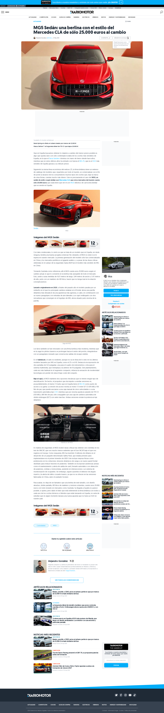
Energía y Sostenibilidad (117, 17)
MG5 (72, 183)
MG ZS (82, 161)
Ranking (76, 17)
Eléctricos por (11, 6)
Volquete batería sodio (81, 8)
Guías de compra (65, 17)
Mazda (45, 8)
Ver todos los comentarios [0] (67, 580)
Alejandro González (41, 38)
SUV (94, 161)
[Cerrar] (129, 42)
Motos (103, 17)
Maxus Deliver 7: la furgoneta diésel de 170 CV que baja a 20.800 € (56, 146)
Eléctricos (85, 17)
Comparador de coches (116, 304)
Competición (43, 17)
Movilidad (131, 17)
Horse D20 (94, 8)
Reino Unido (102, 8)
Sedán (36, 228)
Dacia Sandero (54, 158)
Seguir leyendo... (71, 570)
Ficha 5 (116, 291)
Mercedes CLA (64, 180)
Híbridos (95, 17)
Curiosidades (41, 525)
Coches (63, 8)
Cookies (121, 710)
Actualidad (32, 17)
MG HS (82, 384)
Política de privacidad (130, 710)
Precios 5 (116, 301)
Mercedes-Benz (53, 8)
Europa (111, 8)
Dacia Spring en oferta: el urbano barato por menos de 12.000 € (55, 143)
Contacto (104, 710)
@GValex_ (50, 38)
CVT (56, 392)
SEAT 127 (69, 8)
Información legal (113, 710)
